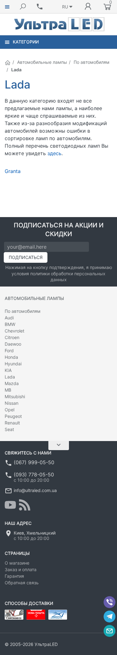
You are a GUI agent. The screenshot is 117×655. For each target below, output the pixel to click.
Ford (9, 350)
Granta (13, 171)
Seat (9, 429)
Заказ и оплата (21, 569)
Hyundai (13, 363)
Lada (10, 376)
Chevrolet (14, 330)
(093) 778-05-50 (34, 474)
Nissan (11, 403)
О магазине (17, 563)
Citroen (12, 337)
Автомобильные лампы (42, 62)
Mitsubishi (15, 396)
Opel (9, 409)
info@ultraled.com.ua (35, 490)
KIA (8, 370)
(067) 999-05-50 (34, 462)
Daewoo (13, 344)
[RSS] (24, 504)
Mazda (12, 383)
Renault (12, 422)
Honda (11, 357)
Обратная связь (22, 582)
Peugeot (13, 416)
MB (8, 390)
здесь (54, 153)
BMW (10, 324)
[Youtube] (10, 504)
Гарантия (14, 576)
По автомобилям (92, 62)
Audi (9, 317)
